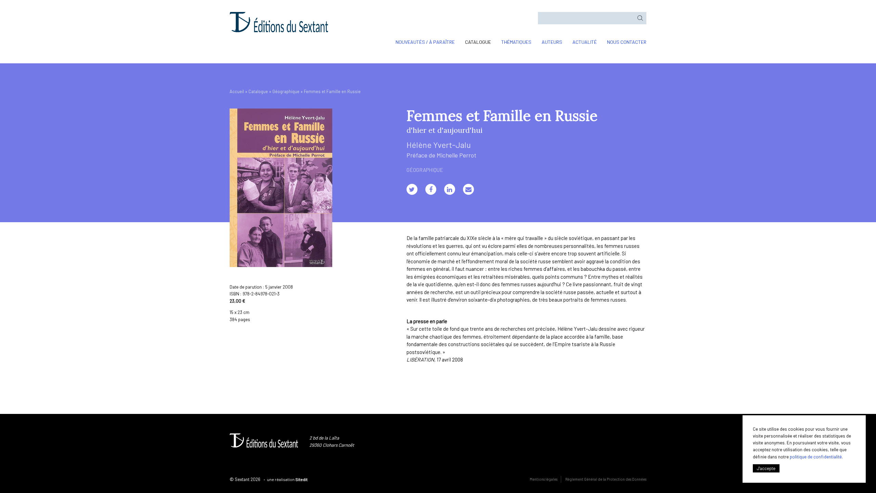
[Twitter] (412, 189)
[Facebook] (430, 189)
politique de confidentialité (816, 456)
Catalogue (478, 42)
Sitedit (301, 479)
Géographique (285, 91)
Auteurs (552, 42)
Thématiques (516, 42)
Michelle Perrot (456, 155)
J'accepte (766, 468)
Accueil (237, 91)
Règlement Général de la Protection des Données (605, 479)
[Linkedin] (449, 189)
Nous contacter (626, 42)
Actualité (584, 42)
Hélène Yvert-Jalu (439, 145)
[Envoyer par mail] (468, 189)
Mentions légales (543, 479)
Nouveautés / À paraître (425, 42)
